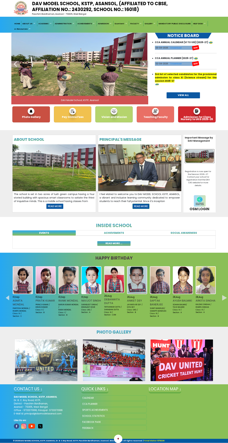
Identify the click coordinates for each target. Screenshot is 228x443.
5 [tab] (77, 92)
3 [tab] (67, 92)
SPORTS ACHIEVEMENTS (95, 410)
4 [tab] (72, 92)
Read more (55, 206)
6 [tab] (82, 92)
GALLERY (149, 23)
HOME (17, 23)
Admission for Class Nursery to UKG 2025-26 (197, 118)
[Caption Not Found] (46, 360)
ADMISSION (103, 23)
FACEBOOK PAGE (91, 422)
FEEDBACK (87, 428)
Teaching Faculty (155, 117)
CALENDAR (88, 398)
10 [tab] (102, 92)
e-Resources (21, 29)
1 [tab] (57, 92)
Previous (15, 64)
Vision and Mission (114, 117)
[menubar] (114, 26)
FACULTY (134, 23)
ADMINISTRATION (63, 23)
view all (183, 95)
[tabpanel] (114, 242)
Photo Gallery (31, 117)
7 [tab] (87, 92)
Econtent (119, 23)
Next (144, 64)
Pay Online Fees (72, 117)
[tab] (44, 233)
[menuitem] (17, 23)
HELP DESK (198, 23)
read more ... (113, 243)
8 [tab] (92, 92)
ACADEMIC (43, 23)
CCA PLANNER (89, 404)
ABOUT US (27, 23)
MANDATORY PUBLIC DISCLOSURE (175, 23)
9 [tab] (97, 92)
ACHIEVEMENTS (84, 23)
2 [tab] (62, 92)
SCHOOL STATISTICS (93, 416)
